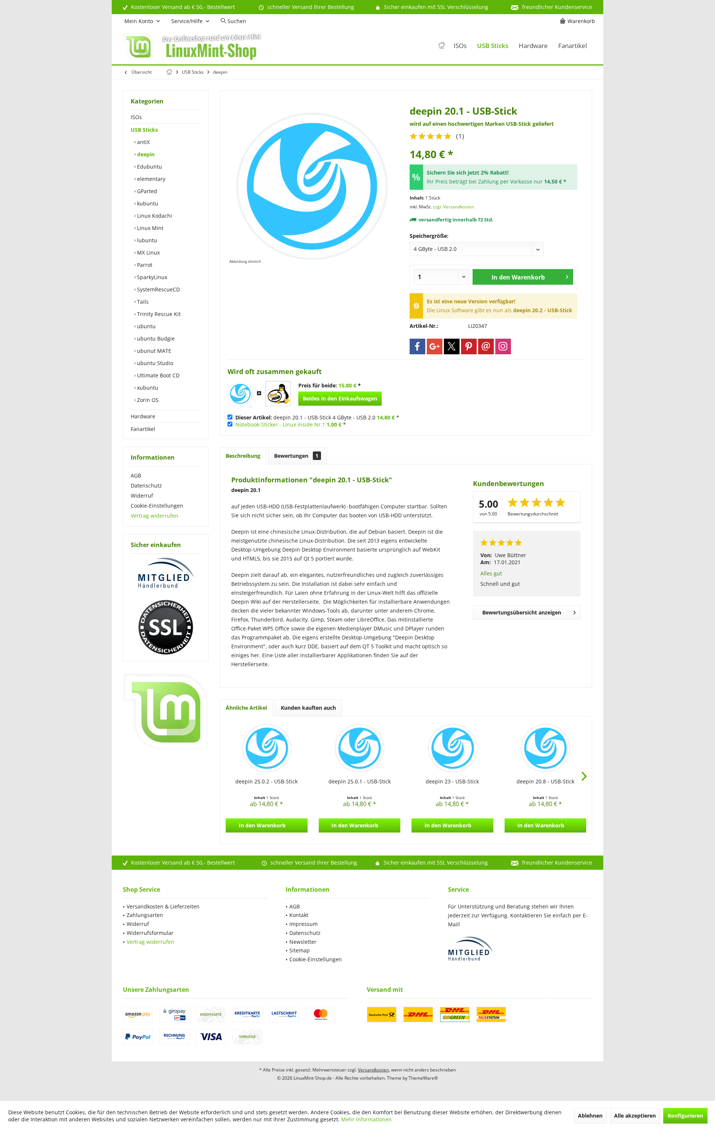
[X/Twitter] (452, 346)
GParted (146, 191)
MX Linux (148, 252)
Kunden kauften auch (308, 707)
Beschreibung (243, 455)
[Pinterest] (469, 346)
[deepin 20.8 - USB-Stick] (546, 748)
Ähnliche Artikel (246, 707)
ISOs (136, 117)
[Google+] (434, 346)
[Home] (441, 45)
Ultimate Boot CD (157, 375)
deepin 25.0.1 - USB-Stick (359, 781)
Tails (142, 301)
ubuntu (146, 326)
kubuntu (147, 203)
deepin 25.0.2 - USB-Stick (266, 781)
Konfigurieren (685, 1115)
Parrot (144, 264)
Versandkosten (373, 1070)
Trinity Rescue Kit (158, 313)
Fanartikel (143, 428)
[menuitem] (578, 21)
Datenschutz (146, 485)
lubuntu (146, 240)
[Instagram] (503, 346)
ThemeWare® (423, 1078)
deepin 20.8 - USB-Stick (545, 781)
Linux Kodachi (154, 215)
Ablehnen (590, 1115)
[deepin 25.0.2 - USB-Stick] (267, 748)
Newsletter (303, 941)
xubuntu (147, 387)
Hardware (143, 416)
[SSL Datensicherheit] (166, 627)
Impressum (303, 923)
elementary (150, 178)
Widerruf (142, 495)
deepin (145, 154)
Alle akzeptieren (635, 1115)
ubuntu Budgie (155, 338)
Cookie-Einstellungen (157, 505)
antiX (143, 142)
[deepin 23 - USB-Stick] (452, 748)
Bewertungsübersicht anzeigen (521, 612)
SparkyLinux (151, 277)
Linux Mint (149, 227)
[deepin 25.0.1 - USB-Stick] (360, 748)
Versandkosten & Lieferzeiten (163, 906)
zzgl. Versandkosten (453, 207)
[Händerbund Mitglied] (166, 573)
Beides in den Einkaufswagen (340, 398)
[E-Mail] (486, 346)
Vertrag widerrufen (154, 515)
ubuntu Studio (154, 363)
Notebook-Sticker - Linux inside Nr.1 (280, 424)
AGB (136, 475)
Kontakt (298, 914)
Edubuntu (149, 166)
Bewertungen (296, 455)
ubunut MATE (153, 350)
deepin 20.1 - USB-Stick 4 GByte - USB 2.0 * (317, 417)
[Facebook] (417, 346)
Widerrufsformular (150, 932)
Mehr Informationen (366, 1119)
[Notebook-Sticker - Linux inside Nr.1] (278, 393)
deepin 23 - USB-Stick (452, 781)
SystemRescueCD (158, 289)
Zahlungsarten (145, 914)
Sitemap (299, 950)
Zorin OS (147, 399)
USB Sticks (144, 129)
